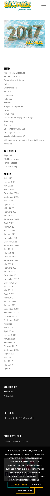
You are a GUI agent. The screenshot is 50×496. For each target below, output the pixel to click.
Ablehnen (36, 485)
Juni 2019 (8, 286)
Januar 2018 (9, 338)
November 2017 (11, 342)
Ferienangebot (10, 162)
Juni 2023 (8, 200)
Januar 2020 (9, 271)
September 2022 (11, 219)
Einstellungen (25, 491)
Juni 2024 (8, 185)
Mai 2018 (8, 327)
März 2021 (9, 253)
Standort (8, 125)
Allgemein (8, 155)
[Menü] (42, 5)
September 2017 (11, 350)
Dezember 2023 (11, 193)
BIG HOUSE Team (12, 76)
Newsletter (9, 114)
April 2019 (9, 294)
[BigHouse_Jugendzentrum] (21, 5)
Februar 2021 (10, 256)
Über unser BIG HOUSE (14, 128)
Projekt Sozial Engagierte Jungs (18, 117)
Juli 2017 (8, 357)
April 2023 (9, 204)
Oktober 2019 (10, 282)
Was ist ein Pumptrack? (14, 136)
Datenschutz (9, 396)
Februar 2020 (10, 268)
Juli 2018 (8, 324)
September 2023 (11, 197)
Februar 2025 (10, 182)
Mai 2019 (8, 290)
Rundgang (8, 121)
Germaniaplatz (10, 87)
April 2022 (9, 223)
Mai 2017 (8, 365)
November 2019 (11, 279)
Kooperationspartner (13, 106)
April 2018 (9, 331)
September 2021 (11, 245)
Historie (7, 91)
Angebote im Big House (14, 72)
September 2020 (11, 260)
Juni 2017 (8, 361)
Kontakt (7, 102)
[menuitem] (42, 5)
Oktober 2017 (10, 346)
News (6, 110)
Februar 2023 (10, 212)
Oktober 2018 (10, 316)
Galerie (7, 84)
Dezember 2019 (11, 275)
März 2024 (9, 189)
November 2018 (11, 312)
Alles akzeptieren (18, 485)
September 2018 (11, 320)
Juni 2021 (8, 249)
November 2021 (11, 238)
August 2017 (10, 353)
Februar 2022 (10, 230)
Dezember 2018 (11, 309)
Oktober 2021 (10, 241)
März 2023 (9, 208)
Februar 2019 (10, 301)
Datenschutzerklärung (14, 80)
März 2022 (9, 226)
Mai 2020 (8, 264)
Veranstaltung (10, 166)
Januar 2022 (9, 234)
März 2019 (9, 297)
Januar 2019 (9, 305)
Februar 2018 (10, 335)
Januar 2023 (9, 215)
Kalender (8, 99)
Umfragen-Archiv (12, 132)
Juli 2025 (8, 178)
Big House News (11, 159)
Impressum (9, 95)
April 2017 (9, 368)
